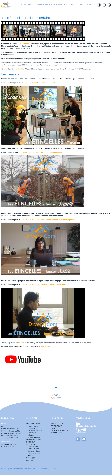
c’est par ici (45, 347)
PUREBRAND (53, 469)
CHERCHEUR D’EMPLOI (44, 5)
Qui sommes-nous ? (28, 5)
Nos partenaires (34, 437)
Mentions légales (58, 424)
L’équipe (31, 435)
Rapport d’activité (34, 428)
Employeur (58, 5)
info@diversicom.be (11, 435)
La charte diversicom (35, 430)
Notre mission (33, 426)
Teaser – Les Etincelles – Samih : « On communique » (42, 152)
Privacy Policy (56, 426)
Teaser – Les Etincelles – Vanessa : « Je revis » (39, 83)
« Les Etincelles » (24, 44)
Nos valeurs (32, 433)
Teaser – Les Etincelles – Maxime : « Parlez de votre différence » (46, 285)
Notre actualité (33, 449)
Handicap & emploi (34, 453)
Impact (30, 456)
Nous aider (78, 5)
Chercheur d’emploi (34, 440)
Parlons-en (68, 5)
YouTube (21, 69)
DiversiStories (33, 446)
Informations (56, 433)
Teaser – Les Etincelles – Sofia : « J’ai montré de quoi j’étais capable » (48, 220)
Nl (109, 5)
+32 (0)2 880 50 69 (11, 438)
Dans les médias (34, 451)
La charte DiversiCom (59, 430)
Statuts (54, 428)
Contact (87, 5)
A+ (104, 5)
